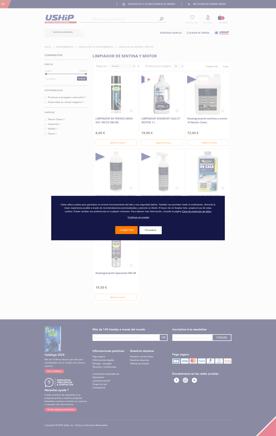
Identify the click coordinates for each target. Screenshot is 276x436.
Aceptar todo (126, 230)
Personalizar (150, 230)
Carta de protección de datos (196, 211)
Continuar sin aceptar (138, 217)
